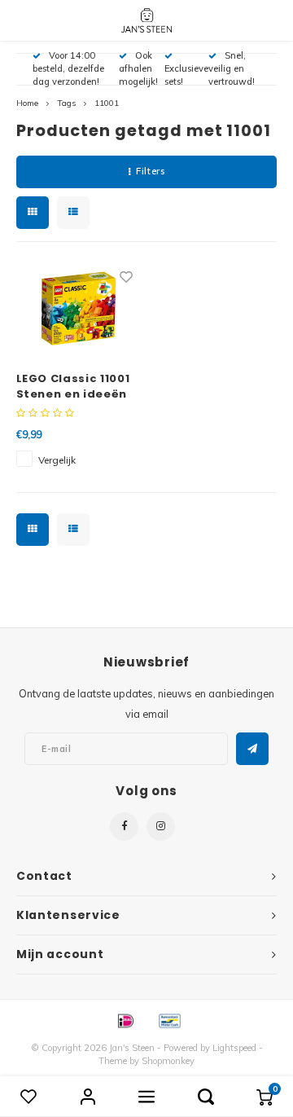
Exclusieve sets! (186, 75)
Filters (150, 171)
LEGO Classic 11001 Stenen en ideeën (73, 386)
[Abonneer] (252, 748)
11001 (106, 103)
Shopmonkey (168, 1060)
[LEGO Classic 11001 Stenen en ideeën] (78, 308)
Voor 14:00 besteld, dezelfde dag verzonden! (68, 68)
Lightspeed (234, 1047)
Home (27, 103)
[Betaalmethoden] (124, 1019)
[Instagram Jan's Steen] (160, 826)
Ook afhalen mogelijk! (138, 68)
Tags (66, 103)
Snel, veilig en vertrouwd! (231, 68)
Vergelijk (57, 460)
